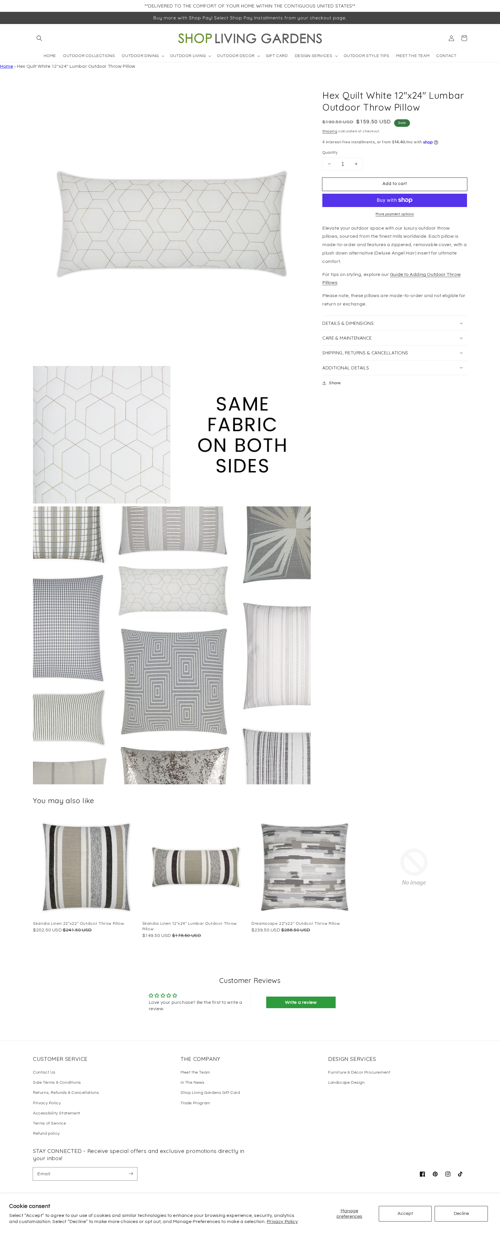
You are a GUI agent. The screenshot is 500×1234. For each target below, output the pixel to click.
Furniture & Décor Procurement (359, 1072)
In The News (193, 1083)
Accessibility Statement (56, 1113)
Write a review (301, 1002)
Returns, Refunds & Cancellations (66, 1093)
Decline (461, 1213)
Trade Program (195, 1103)
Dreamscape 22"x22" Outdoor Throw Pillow (295, 923)
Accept (405, 1213)
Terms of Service (49, 1123)
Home (6, 66)
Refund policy (46, 1134)
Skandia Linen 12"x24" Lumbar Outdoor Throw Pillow (189, 926)
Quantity (329, 153)
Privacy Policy (282, 1221)
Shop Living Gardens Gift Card (210, 1093)
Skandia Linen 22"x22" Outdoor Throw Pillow (78, 923)
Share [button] (335, 383)
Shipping (329, 131)
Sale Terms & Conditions (57, 1083)
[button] (39, 38)
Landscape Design (346, 1083)
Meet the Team (195, 1072)
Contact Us (44, 1072)
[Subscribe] (130, 1173)
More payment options (395, 214)
